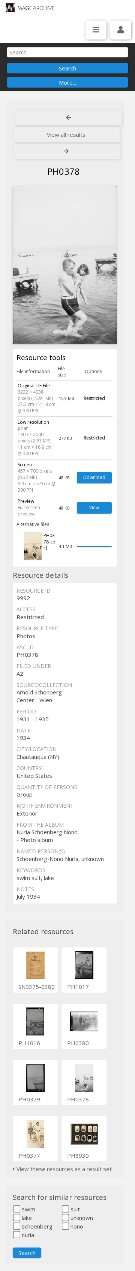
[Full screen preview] (65, 265)
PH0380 (78, 1043)
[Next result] (67, 151)
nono (76, 1226)
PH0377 (29, 1155)
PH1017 (78, 986)
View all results (66, 134)
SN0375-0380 (36, 986)
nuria (27, 1235)
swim (27, 1209)
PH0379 (29, 1099)
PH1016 (29, 1043)
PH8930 (78, 1155)
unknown (81, 1217)
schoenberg (36, 1226)
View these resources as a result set (63, 1169)
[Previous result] (68, 117)
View (94, 507)
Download (94, 477)
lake (26, 1217)
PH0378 (78, 1099)
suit (74, 1209)
